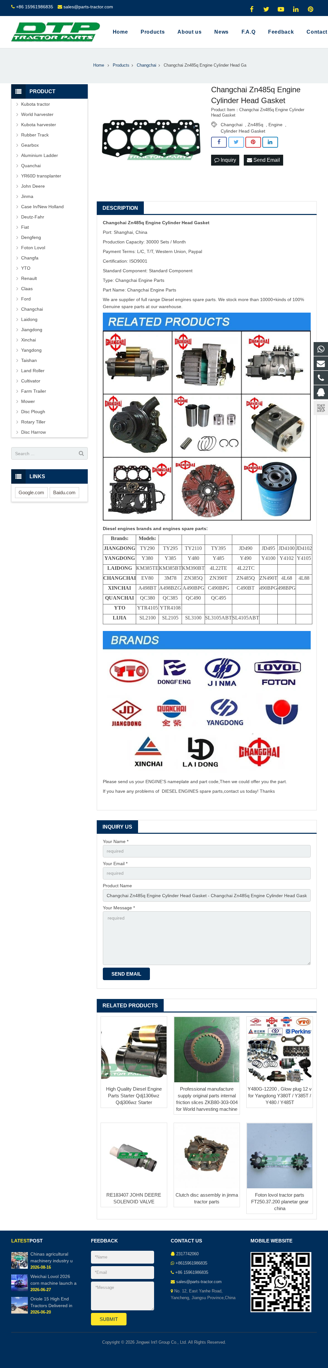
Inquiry (227, 160)
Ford (26, 298)
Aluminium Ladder (39, 155)
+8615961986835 (191, 1263)
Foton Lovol (33, 247)
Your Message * (119, 907)
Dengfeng (31, 237)
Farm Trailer (33, 391)
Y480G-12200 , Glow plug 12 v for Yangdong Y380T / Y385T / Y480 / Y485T (280, 1095)
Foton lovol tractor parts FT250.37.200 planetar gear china (279, 1201)
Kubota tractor (35, 104)
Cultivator (30, 380)
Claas (27, 288)
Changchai (231, 124)
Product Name (117, 885)
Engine (275, 124)
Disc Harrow (33, 432)
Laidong (29, 319)
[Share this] (219, 142)
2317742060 (187, 1254)
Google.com (31, 492)
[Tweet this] (236, 142)
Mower (28, 401)
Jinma (27, 196)
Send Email (266, 160)
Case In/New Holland (42, 206)
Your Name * (115, 841)
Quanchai (31, 165)
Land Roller (33, 370)
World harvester (37, 114)
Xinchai (28, 339)
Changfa (29, 257)
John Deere (33, 186)
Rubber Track (35, 134)
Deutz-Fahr (32, 216)
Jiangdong (31, 329)
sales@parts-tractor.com (88, 6)
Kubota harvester (38, 124)
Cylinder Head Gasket (243, 131)
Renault (29, 278)
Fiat (25, 227)
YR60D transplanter (41, 175)
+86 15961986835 (34, 6)
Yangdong (31, 350)
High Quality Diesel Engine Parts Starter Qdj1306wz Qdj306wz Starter (134, 1095)
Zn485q (255, 124)
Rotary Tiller (33, 421)
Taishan (29, 360)
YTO (25, 268)
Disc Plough (33, 411)
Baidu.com (64, 492)
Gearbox (30, 145)
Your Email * (115, 863)
